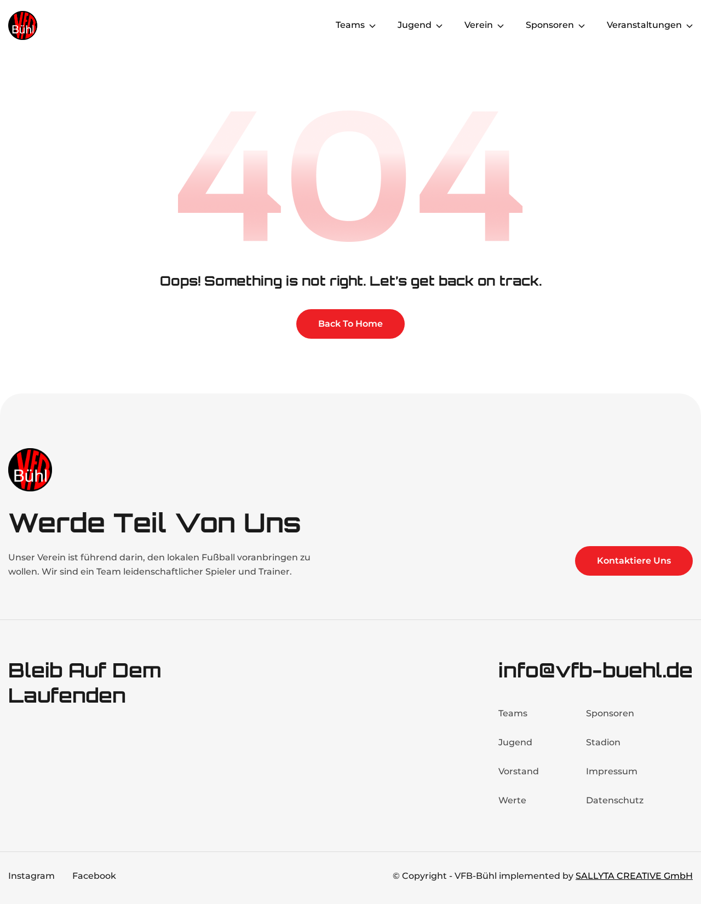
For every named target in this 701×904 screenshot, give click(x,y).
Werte (512, 800)
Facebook (94, 876)
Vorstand (518, 771)
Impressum (611, 771)
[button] (356, 25)
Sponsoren (610, 713)
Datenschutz (614, 800)
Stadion (603, 742)
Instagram (31, 876)
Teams (512, 713)
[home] (52, 25)
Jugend (515, 742)
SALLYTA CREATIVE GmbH (634, 876)
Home (300, 25)
